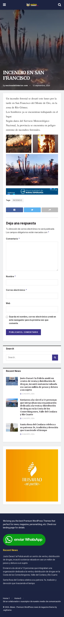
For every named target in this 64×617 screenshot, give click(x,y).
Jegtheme (7, 610)
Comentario (13, 238)
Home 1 (6, 598)
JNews (12, 607)
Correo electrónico (16, 290)
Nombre (11, 276)
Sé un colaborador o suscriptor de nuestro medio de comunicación (32, 601)
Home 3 (17, 598)
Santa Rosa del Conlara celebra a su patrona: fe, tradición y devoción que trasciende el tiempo (39, 427)
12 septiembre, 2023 (41, 85)
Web (8, 303)
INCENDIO (17, 200)
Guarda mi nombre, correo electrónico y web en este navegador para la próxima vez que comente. (32, 320)
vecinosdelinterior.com (17, 85)
